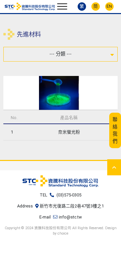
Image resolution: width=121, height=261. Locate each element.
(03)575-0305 (68, 194)
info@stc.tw (70, 217)
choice (62, 233)
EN (109, 6)
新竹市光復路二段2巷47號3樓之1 (72, 205)
